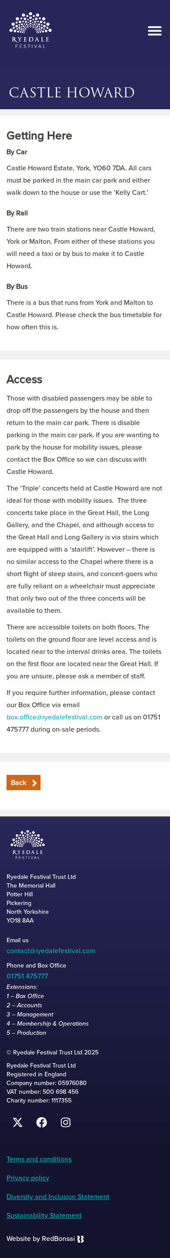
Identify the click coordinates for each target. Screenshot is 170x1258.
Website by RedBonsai (41, 1239)
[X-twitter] (17, 1123)
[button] (154, 31)
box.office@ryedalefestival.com (54, 717)
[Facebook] (41, 1123)
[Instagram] (65, 1123)
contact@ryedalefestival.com (51, 951)
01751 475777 (27, 976)
